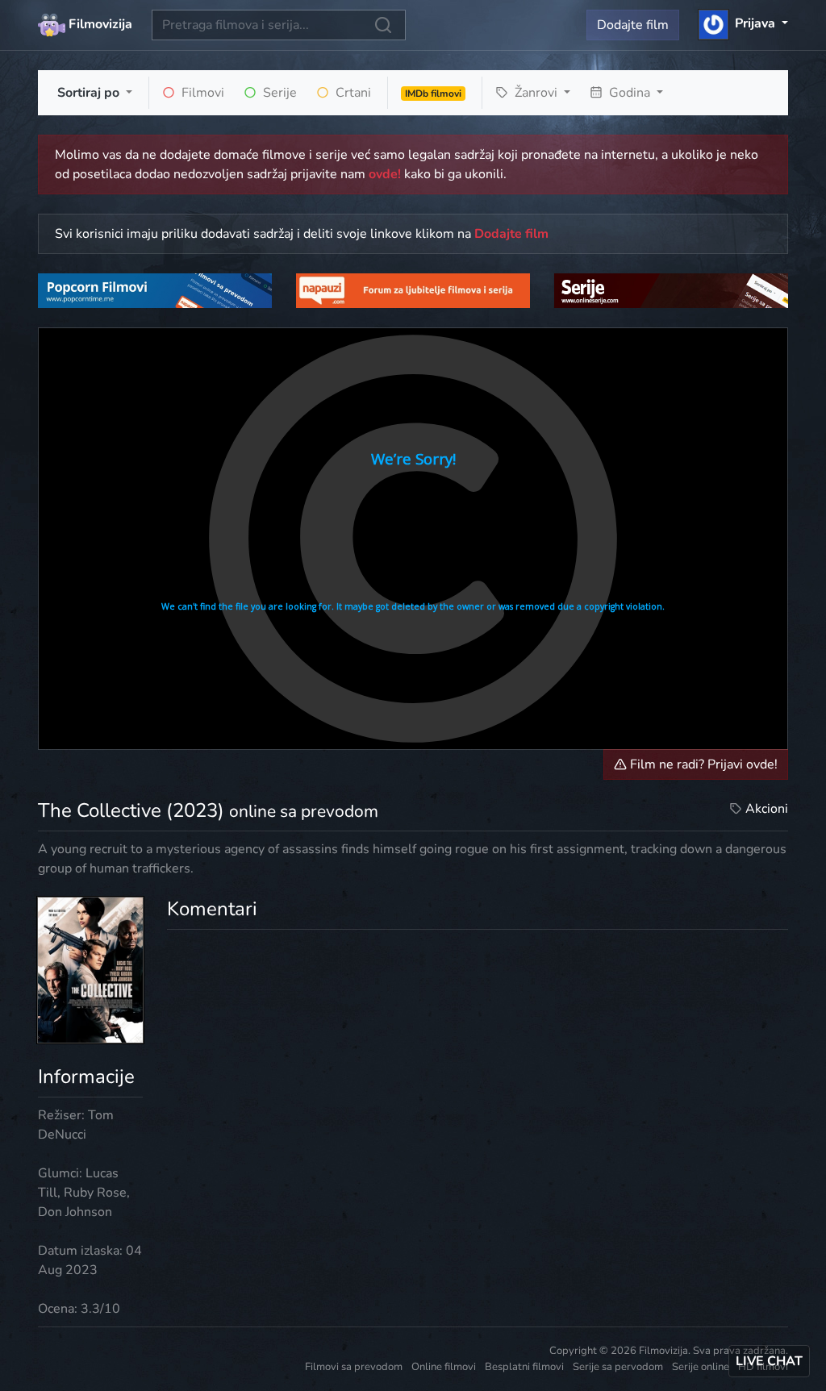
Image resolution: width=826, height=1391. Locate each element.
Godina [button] (629, 93)
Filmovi (201, 93)
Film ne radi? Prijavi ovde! (702, 764)
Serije (278, 93)
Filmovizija (98, 24)
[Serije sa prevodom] (671, 290)
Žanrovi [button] (536, 93)
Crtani (351, 93)
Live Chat (769, 1361)
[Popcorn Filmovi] (155, 290)
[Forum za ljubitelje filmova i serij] (413, 290)
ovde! (385, 174)
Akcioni (766, 809)
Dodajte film (633, 25)
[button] (743, 23)
